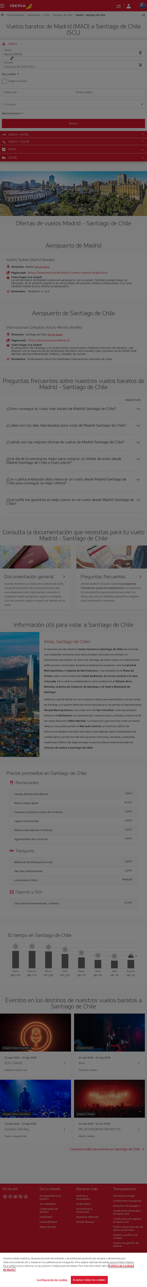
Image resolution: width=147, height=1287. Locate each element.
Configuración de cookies (52, 1279)
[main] (73, 1270)
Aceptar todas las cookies (89, 1279)
